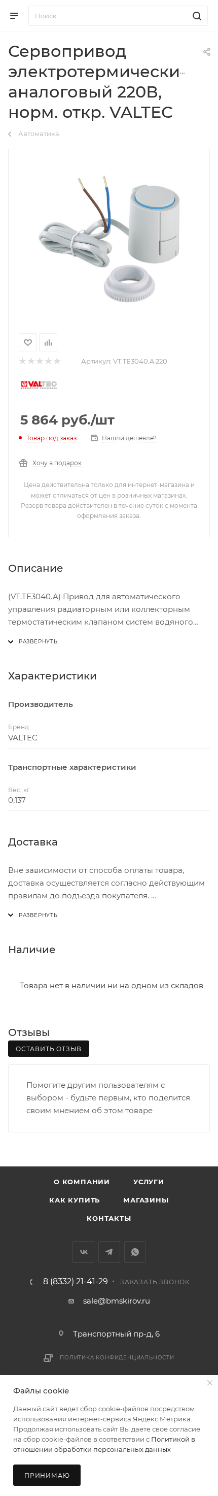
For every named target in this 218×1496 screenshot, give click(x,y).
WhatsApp (135, 1252)
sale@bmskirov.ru (116, 1301)
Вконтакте (83, 1252)
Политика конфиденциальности (117, 1357)
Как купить (74, 1200)
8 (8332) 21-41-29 (75, 1282)
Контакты (109, 1218)
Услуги (148, 1182)
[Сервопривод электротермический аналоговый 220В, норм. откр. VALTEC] (109, 239)
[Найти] (195, 16)
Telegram (109, 1252)
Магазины (145, 1200)
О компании (82, 1182)
